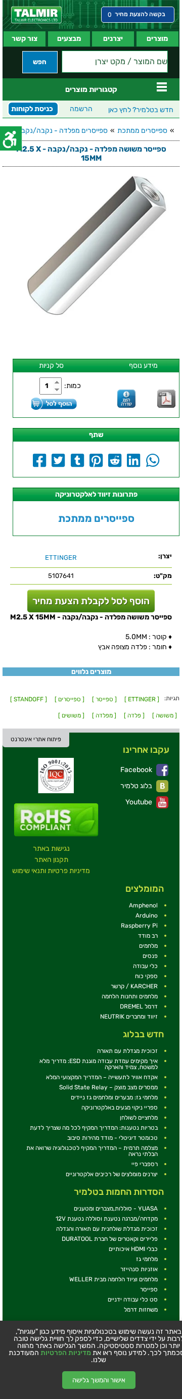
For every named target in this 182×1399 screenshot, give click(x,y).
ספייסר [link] (149, 1289)
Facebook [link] (137, 769)
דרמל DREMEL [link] (139, 1006)
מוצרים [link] (157, 38)
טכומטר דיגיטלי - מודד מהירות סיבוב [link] (112, 1137)
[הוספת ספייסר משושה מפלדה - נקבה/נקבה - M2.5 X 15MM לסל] (54, 403)
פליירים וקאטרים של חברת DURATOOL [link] (110, 1238)
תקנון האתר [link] (51, 859)
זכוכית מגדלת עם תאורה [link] (127, 1050)
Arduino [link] (146, 915)
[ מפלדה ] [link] (104, 715)
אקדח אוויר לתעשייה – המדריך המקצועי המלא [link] (102, 1077)
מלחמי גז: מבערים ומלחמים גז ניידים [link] (114, 1097)
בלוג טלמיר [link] (137, 786)
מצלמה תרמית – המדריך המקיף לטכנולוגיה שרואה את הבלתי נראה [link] (92, 1150)
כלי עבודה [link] (145, 966)
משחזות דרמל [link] (141, 1309)
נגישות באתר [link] (51, 848)
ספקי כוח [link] (146, 976)
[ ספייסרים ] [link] (69, 699)
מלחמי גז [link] (147, 1259)
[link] (36, 15)
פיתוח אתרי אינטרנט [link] (36, 739)
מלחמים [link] (148, 945)
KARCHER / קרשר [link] (134, 986)
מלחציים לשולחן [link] (139, 1117)
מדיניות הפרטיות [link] (65, 1353)
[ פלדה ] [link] (134, 715)
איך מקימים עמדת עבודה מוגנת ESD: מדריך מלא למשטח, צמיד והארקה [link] (98, 1064)
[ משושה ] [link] (164, 715)
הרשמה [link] (81, 109)
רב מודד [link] (148, 935)
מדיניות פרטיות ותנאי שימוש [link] (51, 870)
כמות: (72, 385)
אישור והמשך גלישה (98, 1380)
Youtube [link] (139, 802)
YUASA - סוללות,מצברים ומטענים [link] (116, 1208)
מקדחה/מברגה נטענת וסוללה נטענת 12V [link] (107, 1218)
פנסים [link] (150, 955)
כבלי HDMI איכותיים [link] (133, 1248)
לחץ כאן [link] (140, 110)
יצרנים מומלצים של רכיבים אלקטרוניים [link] (112, 1174)
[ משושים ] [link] (71, 715)
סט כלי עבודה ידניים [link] (133, 1299)
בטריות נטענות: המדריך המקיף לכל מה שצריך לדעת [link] (94, 1127)
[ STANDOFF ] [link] (29, 699)
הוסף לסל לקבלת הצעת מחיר (91, 601)
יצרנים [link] (113, 38)
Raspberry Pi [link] (139, 925)
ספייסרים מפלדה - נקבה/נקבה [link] (62, 130)
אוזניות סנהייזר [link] (139, 1269)
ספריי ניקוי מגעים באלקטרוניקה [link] (119, 1107)
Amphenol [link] (143, 905)
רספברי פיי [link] (144, 1164)
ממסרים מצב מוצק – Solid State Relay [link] (108, 1087)
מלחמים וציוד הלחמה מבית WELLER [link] (113, 1279)
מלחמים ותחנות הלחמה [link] (130, 996)
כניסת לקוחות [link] (32, 109)
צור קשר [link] (24, 38)
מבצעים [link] (69, 38)
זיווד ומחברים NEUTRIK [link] (129, 1016)
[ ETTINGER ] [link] (142, 699)
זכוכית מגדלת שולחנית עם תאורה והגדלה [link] (107, 1228)
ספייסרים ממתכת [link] (142, 130)
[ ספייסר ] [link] (104, 699)
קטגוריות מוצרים (91, 89)
